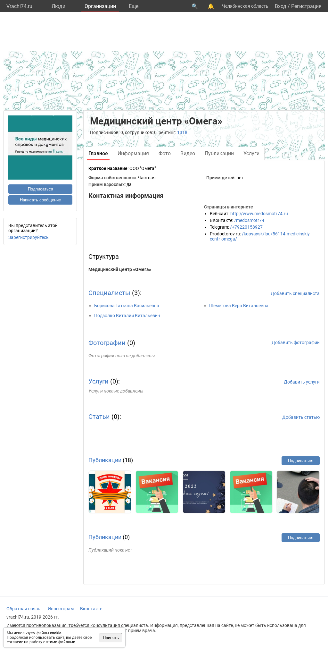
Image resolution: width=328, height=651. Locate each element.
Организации (100, 6)
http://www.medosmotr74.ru (259, 213)
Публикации (104, 460)
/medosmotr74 (249, 220)
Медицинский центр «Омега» (119, 269)
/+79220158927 (246, 227)
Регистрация (306, 6)
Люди (58, 6)
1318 (182, 132)
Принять (111, 637)
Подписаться (40, 189)
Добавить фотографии (296, 342)
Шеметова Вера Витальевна (238, 305)
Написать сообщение (40, 200)
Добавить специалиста (295, 293)
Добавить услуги (302, 382)
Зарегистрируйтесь (28, 237)
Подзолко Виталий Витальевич (127, 315)
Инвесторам (61, 608)
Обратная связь (23, 608)
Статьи (99, 416)
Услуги (98, 381)
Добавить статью (301, 417)
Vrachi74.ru (19, 6)
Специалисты (109, 293)
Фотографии (107, 343)
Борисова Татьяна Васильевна (126, 305)
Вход (280, 6)
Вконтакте (91, 608)
